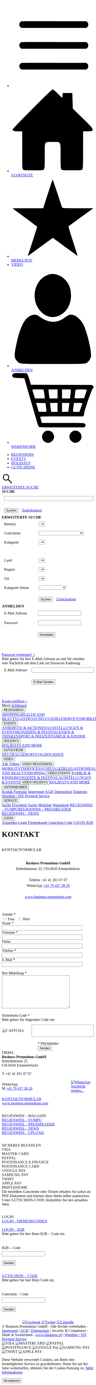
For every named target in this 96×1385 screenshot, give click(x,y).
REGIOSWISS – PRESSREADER (44, 809)
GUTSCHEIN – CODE (20, 1276)
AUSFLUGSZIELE (48, 719)
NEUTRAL (11, 754)
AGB (49, 792)
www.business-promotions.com (48, 897)
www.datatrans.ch (48, 1335)
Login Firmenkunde (33, 823)
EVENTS (18, 459)
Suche (6, 805)
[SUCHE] (7, 483)
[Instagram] (48, 1322)
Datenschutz (63, 792)
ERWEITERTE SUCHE (20, 487)
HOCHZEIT (54, 754)
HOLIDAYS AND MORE (22, 745)
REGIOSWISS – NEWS (20, 813)
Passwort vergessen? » (18, 655)
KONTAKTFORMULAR (21, 1099)
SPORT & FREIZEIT (35, 736)
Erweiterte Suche (24, 805)
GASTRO (25, 719)
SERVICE (10, 800)
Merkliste (45, 805)
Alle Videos (10, 764)
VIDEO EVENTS (58, 773)
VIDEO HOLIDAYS (35, 782)
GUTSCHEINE (23, 467)
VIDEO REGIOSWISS (37, 764)
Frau (11, 919)
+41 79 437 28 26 (56, 886)
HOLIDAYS (21, 463)
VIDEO (8, 759)
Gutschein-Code (60, 823)
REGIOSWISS (22, 455)
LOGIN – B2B (13, 1230)
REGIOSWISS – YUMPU (22, 1120)
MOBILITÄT (12, 769)
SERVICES (72, 719)
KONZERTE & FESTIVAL (38, 732)
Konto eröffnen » (14, 701)
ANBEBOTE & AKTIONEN (24, 728)
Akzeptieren (12, 1380)
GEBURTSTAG (32, 754)
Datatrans (80, 792)
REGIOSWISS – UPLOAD (23, 1133)
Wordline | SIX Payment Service (26, 796)
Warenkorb (61, 805)
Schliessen (19, 705)
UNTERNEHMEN (15, 787)
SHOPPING (11, 714)
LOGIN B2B (83, 823)
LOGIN (8, 818)
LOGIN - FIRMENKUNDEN (24, 1221)
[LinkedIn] (65, 1322)
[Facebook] (31, 1322)
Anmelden (9, 823)
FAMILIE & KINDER (68, 736)
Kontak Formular (14, 792)
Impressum (36, 792)
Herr (26, 919)
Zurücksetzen (32, 510)
